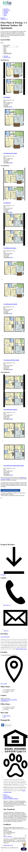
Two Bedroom (6, 202)
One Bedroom (6, 97)
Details (10, 106)
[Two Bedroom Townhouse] (14, 228)
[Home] (6, 5)
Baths (4, 50)
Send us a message (7, 836)
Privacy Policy (6, 796)
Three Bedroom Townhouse (10, 409)
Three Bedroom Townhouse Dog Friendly (13, 465)
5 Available (6, 212)
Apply (4, 14)
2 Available (6, 106)
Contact (5, 15)
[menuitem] (15, 9)
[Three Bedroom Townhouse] (14, 390)
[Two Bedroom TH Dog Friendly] (14, 335)
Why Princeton (6, 715)
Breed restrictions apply (21, 649)
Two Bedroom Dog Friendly (10, 304)
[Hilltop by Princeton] (6, 727)
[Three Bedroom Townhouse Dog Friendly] (14, 441)
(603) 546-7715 (4, 19)
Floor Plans (6, 9)
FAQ (4, 717)
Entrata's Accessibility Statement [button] (10, 798)
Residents (3, 17)
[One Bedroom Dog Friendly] (14, 128)
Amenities (5, 11)
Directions (5, 12)
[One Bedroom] (14, 78)
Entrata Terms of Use (8, 845)
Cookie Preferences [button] (7, 797)
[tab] (15, 56)
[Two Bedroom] (14, 183)
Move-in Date (6, 45)
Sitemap (5, 794)
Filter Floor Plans (7, 53)
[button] (15, 752)
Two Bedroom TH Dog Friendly (11, 360)
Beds (4, 48)
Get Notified (6, 162)
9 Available (6, 313)
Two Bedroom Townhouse (9, 248)
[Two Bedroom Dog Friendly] (14, 279)
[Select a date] (17, 46)
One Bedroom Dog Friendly (10, 153)
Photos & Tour (6, 10)
